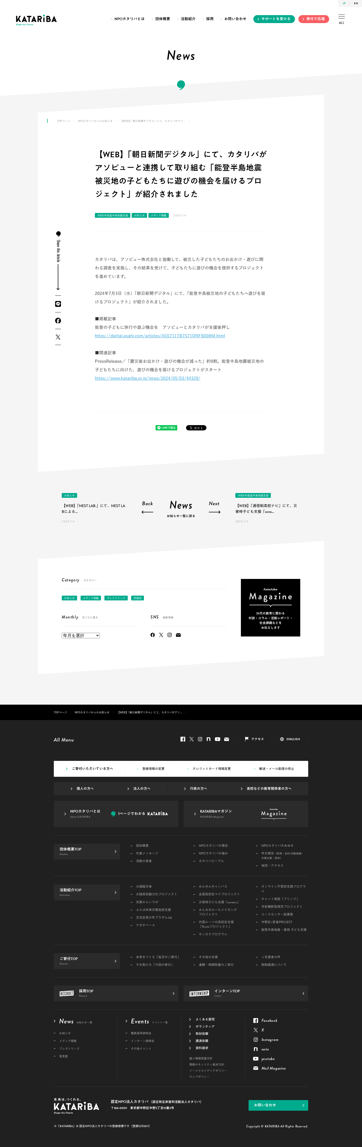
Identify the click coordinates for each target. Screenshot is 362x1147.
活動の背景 (144, 861)
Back (147, 504)
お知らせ (139, 215)
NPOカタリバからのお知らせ (95, 121)
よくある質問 (205, 1019)
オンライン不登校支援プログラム (283, 888)
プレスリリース (116, 598)
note (208, 739)
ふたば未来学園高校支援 (153, 910)
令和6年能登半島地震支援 (112, 215)
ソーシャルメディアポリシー (208, 1070)
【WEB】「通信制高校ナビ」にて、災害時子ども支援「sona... (266, 508)
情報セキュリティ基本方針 (206, 1064)
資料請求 (202, 1048)
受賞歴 (138, 598)
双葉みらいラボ (147, 902)
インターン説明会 (142, 1041)
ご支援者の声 (270, 957)
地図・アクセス (272, 865)
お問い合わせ (235, 19)
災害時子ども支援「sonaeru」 (219, 902)
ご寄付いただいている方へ (92, 768)
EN (356, 3)
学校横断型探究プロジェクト (282, 907)
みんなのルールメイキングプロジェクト (218, 912)
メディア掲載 (158, 215)
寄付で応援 (315, 19)
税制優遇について (274, 965)
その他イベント (141, 1048)
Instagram (169, 635)
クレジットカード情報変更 (212, 768)
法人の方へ (142, 788)
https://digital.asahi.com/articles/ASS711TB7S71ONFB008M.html (160, 336)
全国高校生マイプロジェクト (219, 894)
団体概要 (162, 19)
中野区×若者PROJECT (276, 922)
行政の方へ (198, 788)
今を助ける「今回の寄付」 (155, 965)
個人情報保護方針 (201, 1058)
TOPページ (63, 121)
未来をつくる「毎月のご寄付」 (158, 957)
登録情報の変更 (153, 768)
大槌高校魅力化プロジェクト (156, 894)
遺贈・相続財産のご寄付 (216, 965)
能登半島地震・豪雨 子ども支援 (284, 930)
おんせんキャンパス (213, 886)
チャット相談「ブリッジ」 (280, 899)
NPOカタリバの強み (213, 853)
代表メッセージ (147, 853)
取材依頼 (202, 1033)
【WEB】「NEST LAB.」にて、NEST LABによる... (93, 508)
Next (214, 504)
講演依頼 (202, 1041)
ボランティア (205, 1026)
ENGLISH (293, 739)
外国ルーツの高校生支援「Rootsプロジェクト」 (216, 924)
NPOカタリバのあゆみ (277, 846)
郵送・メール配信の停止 (276, 768)
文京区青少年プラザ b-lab (154, 917)
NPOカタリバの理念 (213, 846)
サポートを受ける (276, 19)
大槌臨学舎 (144, 886)
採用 (210, 19)
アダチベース (145, 925)
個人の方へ (85, 788)
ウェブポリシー (199, 1076)
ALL (342, 22)
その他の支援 (208, 957)
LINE (58, 304)
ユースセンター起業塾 (277, 914)
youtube (217, 739)
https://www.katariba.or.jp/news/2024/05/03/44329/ (147, 378)
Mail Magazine (178, 635)
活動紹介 (188, 19)
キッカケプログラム (213, 934)
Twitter (58, 336)
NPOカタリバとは (129, 19)
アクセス (257, 739)
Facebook (58, 321)
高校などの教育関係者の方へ (269, 788)
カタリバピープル (211, 861)
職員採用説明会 (141, 1033)
